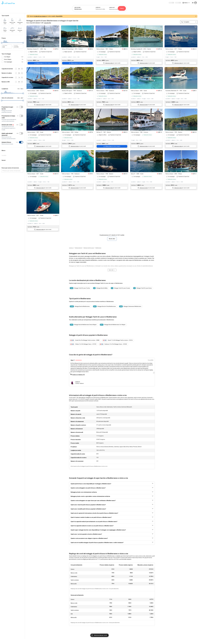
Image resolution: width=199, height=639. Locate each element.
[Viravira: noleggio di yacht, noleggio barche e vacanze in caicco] (8, 2)
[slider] (1, 42)
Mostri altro (112, 238)
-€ (186, 2)
